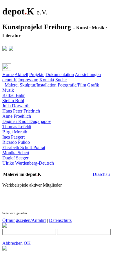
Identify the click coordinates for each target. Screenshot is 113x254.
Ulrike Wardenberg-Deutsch (28, 163)
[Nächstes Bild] (16, 168)
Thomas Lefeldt (16, 126)
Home (8, 74)
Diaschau (101, 174)
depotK (9, 79)
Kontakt (46, 79)
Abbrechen (12, 243)
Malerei (12, 84)
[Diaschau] (4, 168)
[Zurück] (18, 68)
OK (27, 243)
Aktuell (21, 74)
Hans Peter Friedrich (21, 110)
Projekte (36, 74)
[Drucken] (6, 67)
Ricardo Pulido (16, 142)
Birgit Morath (14, 131)
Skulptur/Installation (38, 84)
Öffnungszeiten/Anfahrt (24, 220)
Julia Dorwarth (16, 105)
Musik (8, 90)
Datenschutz (60, 220)
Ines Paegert (13, 137)
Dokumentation (59, 74)
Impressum (28, 79)
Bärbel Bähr (13, 95)
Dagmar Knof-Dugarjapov (26, 121)
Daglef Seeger (15, 157)
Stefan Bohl (13, 100)
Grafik (93, 84)
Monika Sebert (15, 152)
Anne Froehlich (16, 116)
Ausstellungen (88, 74)
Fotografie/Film (72, 84)
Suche (61, 79)
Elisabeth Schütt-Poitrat (23, 147)
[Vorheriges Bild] (10, 168)
